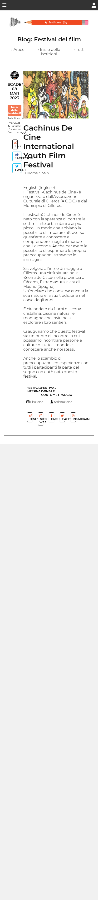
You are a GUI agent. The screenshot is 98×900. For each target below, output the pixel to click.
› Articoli (18, 49)
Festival (30, 419)
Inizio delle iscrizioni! (14, 110)
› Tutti (79, 49)
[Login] (94, 5)
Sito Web (41, 420)
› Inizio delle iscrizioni (49, 51)
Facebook (17, 158)
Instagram (74, 419)
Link (16, 146)
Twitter (63, 419)
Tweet (17, 170)
